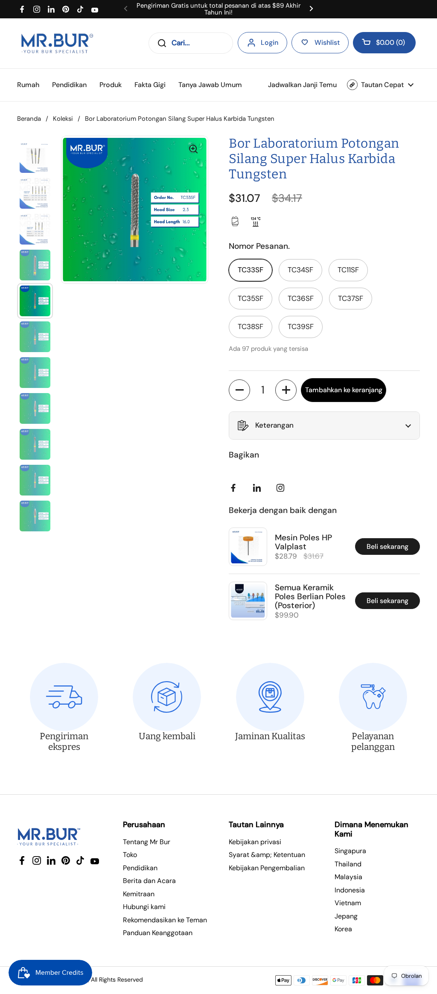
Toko (130, 854)
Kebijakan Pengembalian (267, 867)
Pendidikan (140, 867)
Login (269, 42)
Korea (343, 928)
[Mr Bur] (57, 43)
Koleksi (63, 118)
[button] (384, 42)
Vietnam (348, 902)
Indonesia (350, 890)
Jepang (346, 916)
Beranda (29, 118)
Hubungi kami (144, 906)
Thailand (348, 864)
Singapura (350, 850)
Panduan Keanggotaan (157, 932)
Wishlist (327, 42)
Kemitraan (138, 893)
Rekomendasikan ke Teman (165, 919)
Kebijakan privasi (255, 841)
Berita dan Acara (149, 880)
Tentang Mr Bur (146, 841)
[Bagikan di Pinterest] (258, 488)
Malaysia (348, 876)
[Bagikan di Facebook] (235, 488)
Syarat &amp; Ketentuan (267, 854)
